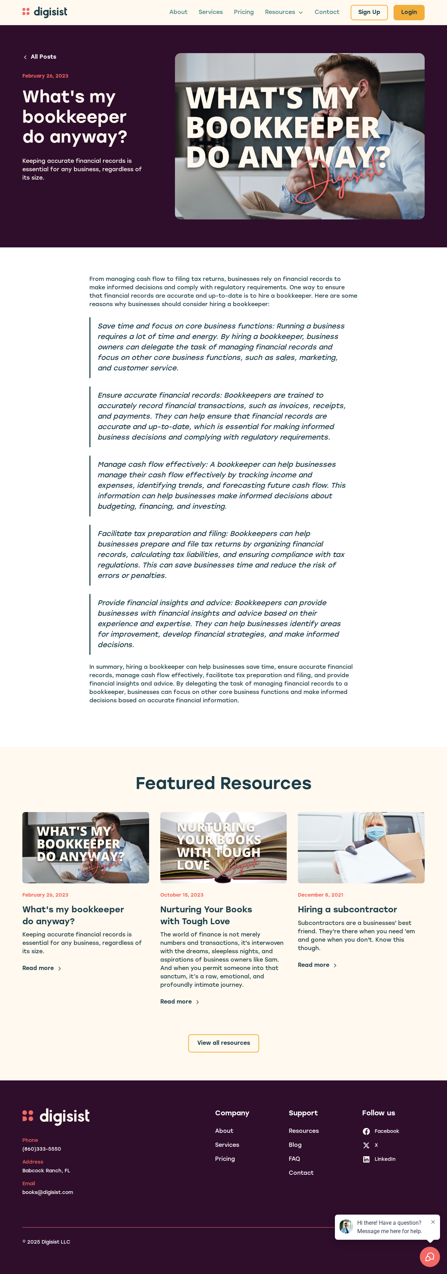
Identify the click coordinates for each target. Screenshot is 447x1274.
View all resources (223, 1043)
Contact (327, 12)
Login (409, 12)
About (178, 12)
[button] (284, 13)
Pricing (244, 12)
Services (211, 12)
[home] (44, 12)
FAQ (294, 1159)
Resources (304, 1131)
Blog (295, 1145)
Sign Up (369, 12)
